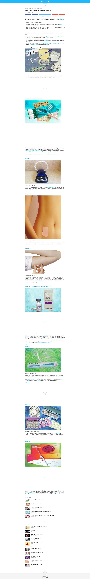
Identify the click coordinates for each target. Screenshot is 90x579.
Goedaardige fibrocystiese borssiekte (36, 560)
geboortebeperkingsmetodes (47, 16)
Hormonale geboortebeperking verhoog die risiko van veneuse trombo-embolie (42, 515)
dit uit (36, 189)
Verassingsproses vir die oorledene (36, 548)
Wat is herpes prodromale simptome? (36, 538)
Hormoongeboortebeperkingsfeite (36, 503)
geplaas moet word (50, 187)
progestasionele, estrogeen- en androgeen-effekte (33, 150)
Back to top (45, 574)
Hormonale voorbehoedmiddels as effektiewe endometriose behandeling (41, 511)
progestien (35, 148)
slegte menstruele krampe (33, 44)
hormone (58, 18)
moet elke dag (40, 146)
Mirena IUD (28, 346)
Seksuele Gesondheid (28, 8)
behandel (28, 380)
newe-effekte (61, 338)
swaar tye (60, 379)
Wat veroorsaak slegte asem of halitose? (37, 534)
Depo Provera (48, 36)
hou (55, 244)
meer (26, 156)
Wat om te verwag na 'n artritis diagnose (37, 552)
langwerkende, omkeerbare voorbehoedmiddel (39, 280)
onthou (52, 435)
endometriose (41, 342)
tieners (60, 491)
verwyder (39, 380)
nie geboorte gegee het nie (31, 492)
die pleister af (59, 244)
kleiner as (55, 492)
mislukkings (47, 40)
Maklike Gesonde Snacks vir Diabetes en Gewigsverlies (39, 526)
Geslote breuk (33, 530)
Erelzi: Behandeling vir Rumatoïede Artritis (37, 564)
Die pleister (28, 194)
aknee (47, 44)
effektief (29, 41)
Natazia (29, 151)
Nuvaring (27, 158)
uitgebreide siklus (50, 154)
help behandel (47, 342)
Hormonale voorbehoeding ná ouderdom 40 (37, 507)
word (56, 375)
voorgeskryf (61, 19)
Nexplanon (28, 248)
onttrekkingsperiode (48, 189)
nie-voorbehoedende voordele (46, 43)
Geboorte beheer (34, 8)
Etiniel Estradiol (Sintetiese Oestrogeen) (36, 499)
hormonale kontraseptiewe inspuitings (46, 335)
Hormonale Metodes (39, 8)
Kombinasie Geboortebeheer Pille (33, 98)
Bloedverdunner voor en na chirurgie (36, 542)
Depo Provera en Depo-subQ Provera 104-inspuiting (38, 286)
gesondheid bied (56, 43)
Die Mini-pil (28, 404)
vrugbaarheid (59, 36)
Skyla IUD (27, 441)
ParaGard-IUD (33, 379)
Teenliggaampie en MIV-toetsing (35, 556)
